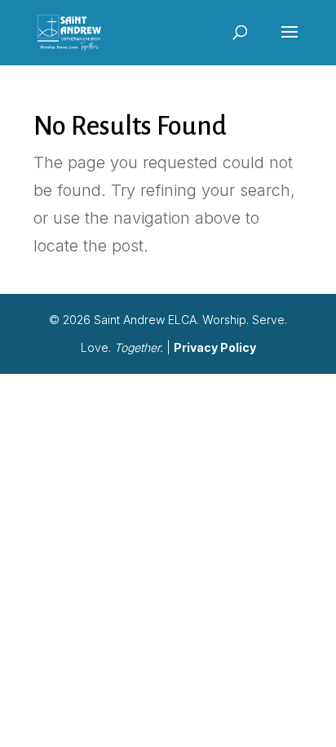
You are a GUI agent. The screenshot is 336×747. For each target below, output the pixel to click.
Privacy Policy (215, 347)
